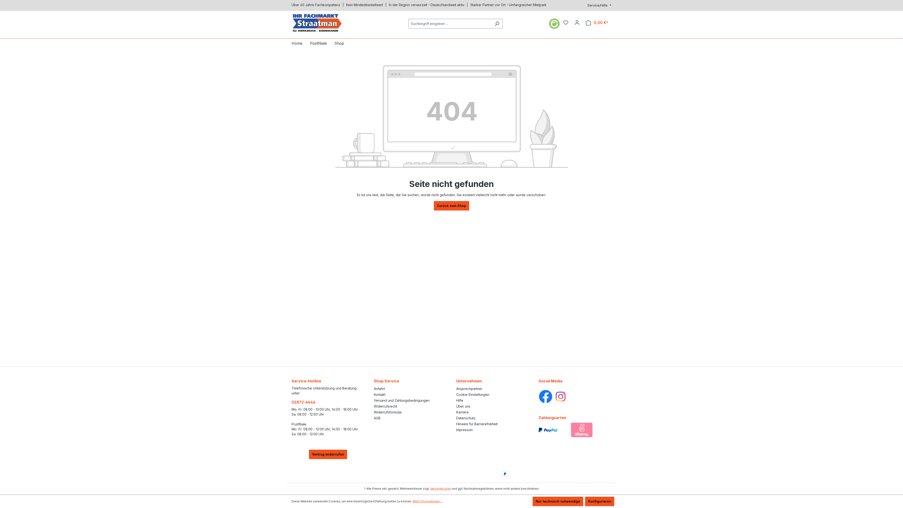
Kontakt (379, 395)
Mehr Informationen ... (428, 501)
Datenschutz (465, 418)
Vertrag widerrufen (328, 454)
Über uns (463, 406)
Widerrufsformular (388, 412)
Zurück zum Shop (451, 206)
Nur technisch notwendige (558, 501)
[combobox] (450, 23)
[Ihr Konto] (577, 22)
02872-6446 (303, 402)
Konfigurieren (599, 501)
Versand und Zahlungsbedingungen (402, 400)
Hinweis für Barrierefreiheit (477, 424)
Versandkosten (440, 488)
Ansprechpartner (469, 389)
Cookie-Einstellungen (472, 395)
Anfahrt (379, 389)
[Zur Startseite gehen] (327, 23)
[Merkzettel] (565, 22)
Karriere (462, 412)
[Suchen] (497, 23)
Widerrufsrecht (385, 406)
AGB (377, 418)
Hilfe (459, 400)
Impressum (464, 430)
